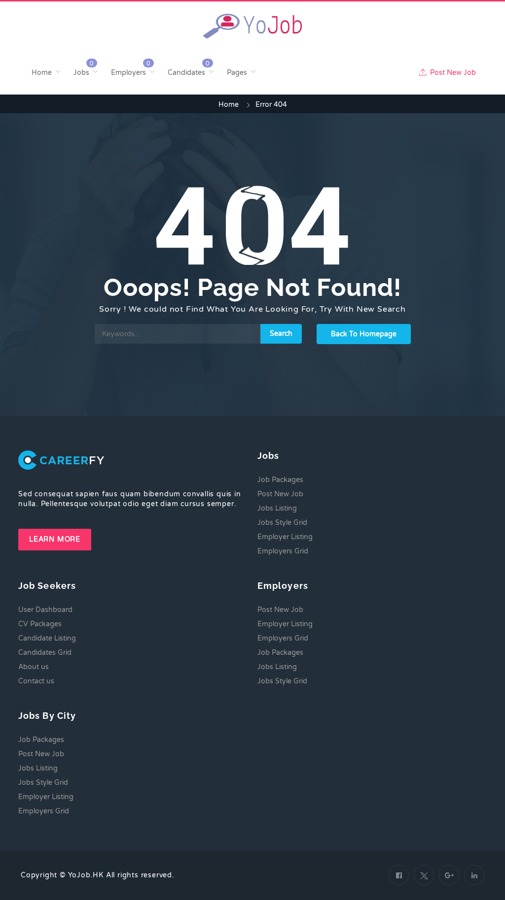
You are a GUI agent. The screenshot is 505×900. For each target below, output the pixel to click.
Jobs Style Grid (282, 522)
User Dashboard (45, 610)
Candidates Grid (45, 652)
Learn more (54, 539)
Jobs (81, 72)
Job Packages (280, 480)
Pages (237, 72)
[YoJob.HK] (252, 26)
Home (42, 72)
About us (33, 667)
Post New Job (452, 72)
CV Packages (40, 624)
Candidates (186, 72)
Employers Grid (282, 551)
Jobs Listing (277, 508)
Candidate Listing (47, 638)
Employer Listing (285, 537)
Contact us (36, 681)
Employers (128, 72)
